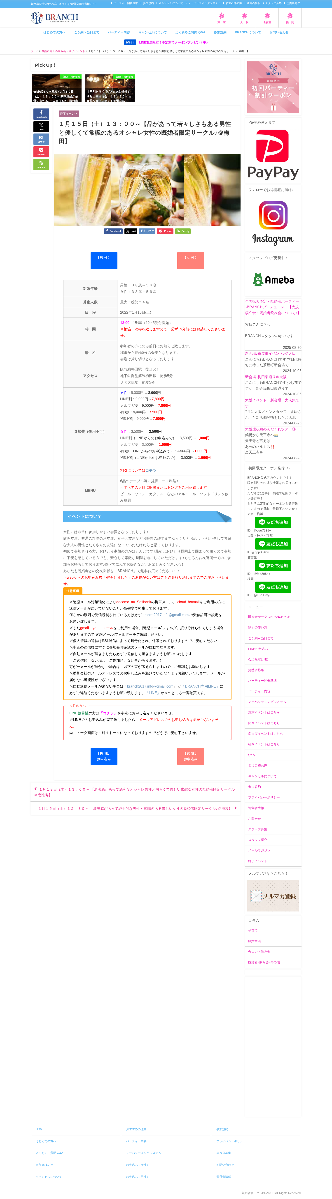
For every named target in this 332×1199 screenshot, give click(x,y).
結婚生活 (254, 941)
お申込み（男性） (138, 1176)
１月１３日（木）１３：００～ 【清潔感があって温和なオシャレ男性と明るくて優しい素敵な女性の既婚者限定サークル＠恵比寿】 (134, 792)
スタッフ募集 (273, 3)
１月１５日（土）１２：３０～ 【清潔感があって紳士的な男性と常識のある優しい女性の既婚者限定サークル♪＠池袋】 (135, 808)
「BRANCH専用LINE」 (200, 686)
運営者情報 (253, 3)
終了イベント (69, 113)
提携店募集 (293, 3)
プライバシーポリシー (264, 797)
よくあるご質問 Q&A (190, 32)
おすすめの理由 (136, 1129)
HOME (40, 1129)
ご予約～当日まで (261, 638)
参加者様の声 (234, 3)
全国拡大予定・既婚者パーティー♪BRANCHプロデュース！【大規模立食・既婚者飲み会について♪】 (273, 307)
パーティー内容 (119, 32)
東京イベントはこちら (264, 712)
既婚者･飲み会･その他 (264, 962)
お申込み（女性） (138, 1164)
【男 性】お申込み (104, 756)
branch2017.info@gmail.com (166, 615)
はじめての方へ (54, 32)
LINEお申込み (258, 648)
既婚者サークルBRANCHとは (269, 616)
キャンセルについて (171, 3)
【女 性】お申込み (190, 756)
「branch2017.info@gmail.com (148, 686)
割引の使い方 (257, 627)
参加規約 (148, 3)
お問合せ (254, 818)
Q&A (251, 754)
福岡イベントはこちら (264, 744)
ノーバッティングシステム (204, 3)
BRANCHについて (248, 32)
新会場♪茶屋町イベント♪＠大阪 (270, 353)
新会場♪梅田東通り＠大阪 (266, 377)
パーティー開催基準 (126, 3)
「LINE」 (153, 693)
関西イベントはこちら (264, 723)
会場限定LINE (258, 659)
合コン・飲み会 (259, 951)
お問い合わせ (279, 32)
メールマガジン (259, 850)
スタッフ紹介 (257, 839)
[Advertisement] (273, 1046)
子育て (253, 930)
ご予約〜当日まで (86, 32)
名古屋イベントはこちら (265, 733)
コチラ (150, 470)
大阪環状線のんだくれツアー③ (270, 429)
